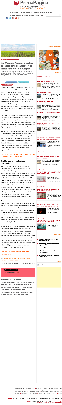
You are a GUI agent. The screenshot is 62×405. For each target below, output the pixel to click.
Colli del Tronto (25, 390)
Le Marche (49, 12)
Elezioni (42, 12)
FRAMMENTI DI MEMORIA (44, 76)
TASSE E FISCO (41, 151)
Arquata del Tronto (53, 388)
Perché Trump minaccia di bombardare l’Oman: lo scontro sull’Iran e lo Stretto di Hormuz (18, 293)
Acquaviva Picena (30, 388)
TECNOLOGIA (40, 218)
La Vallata (22, 12)
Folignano (59, 390)
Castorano (17, 390)
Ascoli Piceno (14, 12)
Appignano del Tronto (41, 388)
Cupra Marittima (51, 390)
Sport (42, 15)
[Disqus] (18, 316)
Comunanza (34, 390)
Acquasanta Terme (19, 388)
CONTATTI (39, 402)
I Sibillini (36, 12)
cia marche (23, 258)
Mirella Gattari (13, 260)
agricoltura (7, 258)
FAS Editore (28, 401)
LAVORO (39, 136)
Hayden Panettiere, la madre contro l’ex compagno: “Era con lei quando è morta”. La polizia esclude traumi (48, 189)
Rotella (40, 393)
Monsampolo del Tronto (20, 391)
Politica (18, 15)
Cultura (31, 15)
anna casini (15, 258)
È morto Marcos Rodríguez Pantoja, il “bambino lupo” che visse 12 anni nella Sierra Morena (17, 283)
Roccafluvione (33, 393)
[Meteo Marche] (41, 265)
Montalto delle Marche (33, 391)
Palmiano (17, 393)
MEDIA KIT (10, 398)
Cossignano (42, 390)
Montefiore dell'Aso (54, 391)
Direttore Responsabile (48, 402)
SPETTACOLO (41, 186)
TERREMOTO (40, 169)
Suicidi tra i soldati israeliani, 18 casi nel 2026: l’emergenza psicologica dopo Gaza (17, 288)
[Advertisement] (31, 31)
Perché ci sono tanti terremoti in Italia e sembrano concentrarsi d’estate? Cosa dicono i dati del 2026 (49, 172)
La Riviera (29, 12)
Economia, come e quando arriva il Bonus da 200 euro (48, 240)
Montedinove (44, 391)
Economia (25, 15)
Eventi (37, 15)
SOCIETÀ (39, 203)
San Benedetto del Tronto (50, 393)
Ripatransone (24, 393)
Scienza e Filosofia (44, 248)
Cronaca (12, 15)
